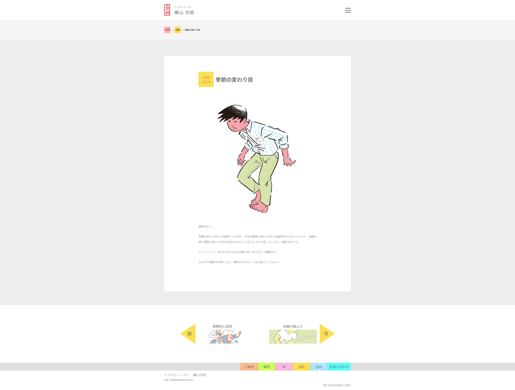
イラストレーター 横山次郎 (185, 374)
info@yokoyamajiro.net (181, 380)
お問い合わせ (339, 366)
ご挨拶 (249, 366)
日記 (301, 366)
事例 (266, 366)
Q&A (319, 366)
